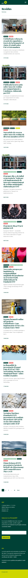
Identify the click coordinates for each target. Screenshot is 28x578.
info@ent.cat (5, 511)
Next (18, 490)
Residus (11, 36)
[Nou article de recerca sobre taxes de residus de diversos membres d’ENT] (14, 118)
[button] (25, 2)
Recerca (18, 128)
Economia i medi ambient (10, 172)
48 (14, 490)
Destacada (6, 82)
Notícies (6, 36)
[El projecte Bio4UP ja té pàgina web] (14, 211)
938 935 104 (5, 509)
